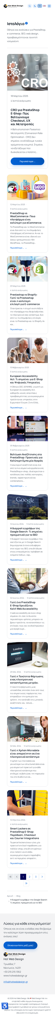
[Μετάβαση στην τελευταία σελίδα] (26, 883)
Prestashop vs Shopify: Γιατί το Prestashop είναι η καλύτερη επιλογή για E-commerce (25, 299)
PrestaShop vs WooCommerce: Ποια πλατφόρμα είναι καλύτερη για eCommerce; (26, 217)
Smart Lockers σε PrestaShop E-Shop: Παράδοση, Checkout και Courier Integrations (24, 833)
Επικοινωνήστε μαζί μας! (20, 945)
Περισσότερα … (27, 161)
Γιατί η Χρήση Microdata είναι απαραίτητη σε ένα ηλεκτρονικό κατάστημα (25, 753)
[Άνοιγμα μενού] (49, 6)
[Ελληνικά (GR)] (40, 6)
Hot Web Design (20, 998)
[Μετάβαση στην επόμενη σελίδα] (42, 877)
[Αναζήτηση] (29, 6)
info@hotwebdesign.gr (16, 981)
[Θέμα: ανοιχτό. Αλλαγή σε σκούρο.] (35, 6)
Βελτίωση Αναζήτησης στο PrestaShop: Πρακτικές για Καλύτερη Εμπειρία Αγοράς (26, 457)
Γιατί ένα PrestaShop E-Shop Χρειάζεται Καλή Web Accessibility (24, 605)
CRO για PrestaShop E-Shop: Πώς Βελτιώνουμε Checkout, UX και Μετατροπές (25, 117)
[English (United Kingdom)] (44, 6)
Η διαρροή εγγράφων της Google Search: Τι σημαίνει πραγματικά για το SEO (26, 531)
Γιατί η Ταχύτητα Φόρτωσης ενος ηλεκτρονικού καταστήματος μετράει (26, 679)
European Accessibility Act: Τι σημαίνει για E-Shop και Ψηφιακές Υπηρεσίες (26, 379)
